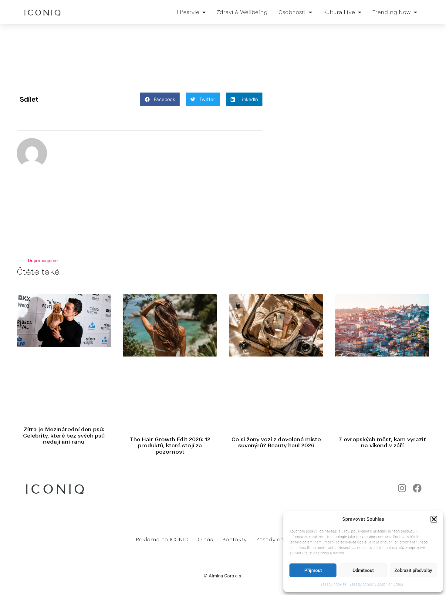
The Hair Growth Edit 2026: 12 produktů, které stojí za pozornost (170, 445)
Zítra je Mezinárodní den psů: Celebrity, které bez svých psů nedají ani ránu (64, 435)
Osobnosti (292, 12)
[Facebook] (417, 488)
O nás (205, 539)
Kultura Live (339, 12)
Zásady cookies (333, 584)
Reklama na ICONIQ (162, 539)
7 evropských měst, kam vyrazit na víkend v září (382, 442)
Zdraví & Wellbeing (242, 12)
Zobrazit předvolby (413, 570)
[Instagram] (402, 488)
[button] (434, 519)
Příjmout (313, 570)
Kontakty (234, 539)
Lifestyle (188, 12)
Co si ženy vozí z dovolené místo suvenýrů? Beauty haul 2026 (276, 442)
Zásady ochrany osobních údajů (376, 584)
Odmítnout (363, 570)
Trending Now (391, 12)
